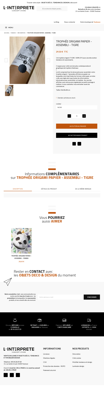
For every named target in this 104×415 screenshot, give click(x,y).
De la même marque (83, 189)
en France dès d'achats (89, 327)
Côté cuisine (76, 358)
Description (18, 189)
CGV (45, 362)
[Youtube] (18, 375)
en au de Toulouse (39, 326)
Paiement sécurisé (49, 370)
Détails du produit (49, 189)
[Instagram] (12, 375)
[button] (6, 60)
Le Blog (56, 22)
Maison (13, 33)
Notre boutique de (90, 22)
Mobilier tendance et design (82, 362)
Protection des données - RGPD (54, 366)
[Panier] (97, 16)
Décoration (21, 33)
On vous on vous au (15, 327)
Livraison (46, 354)
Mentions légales (49, 358)
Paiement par (64, 326)
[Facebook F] (6, 375)
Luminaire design (78, 366)
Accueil (6, 33)
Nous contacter (69, 22)
